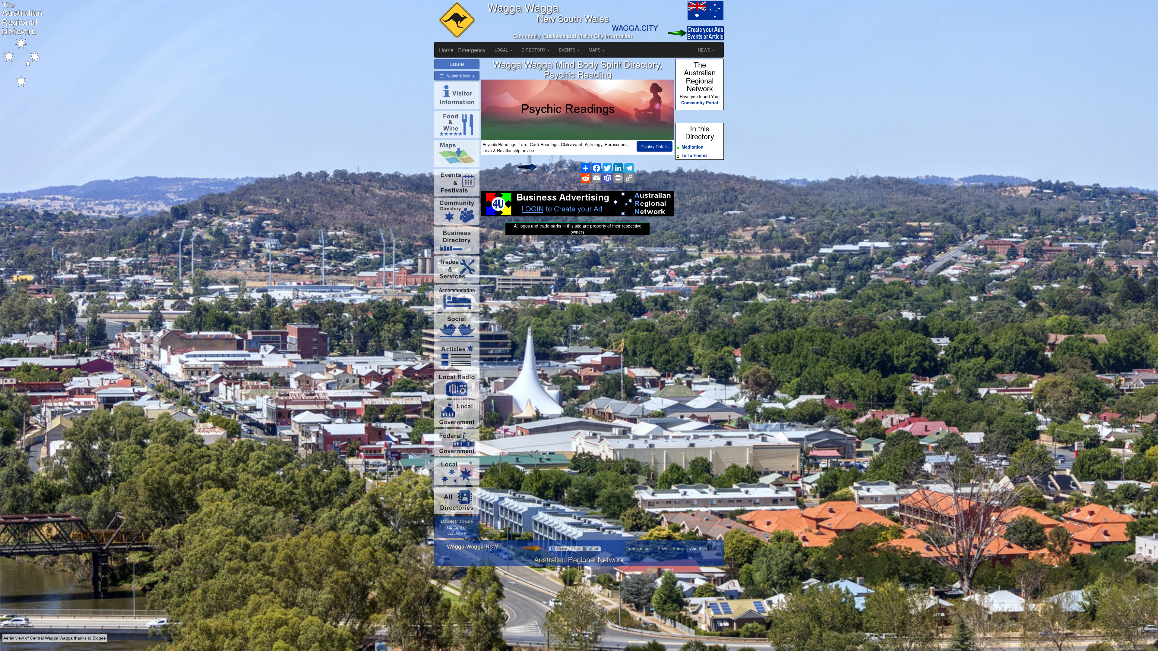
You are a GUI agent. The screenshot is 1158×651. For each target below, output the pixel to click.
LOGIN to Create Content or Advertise (457, 527)
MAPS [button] (595, 50)
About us (698, 548)
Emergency (472, 50)
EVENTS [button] (568, 50)
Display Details (655, 146)
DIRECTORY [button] (534, 50)
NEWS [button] (704, 50)
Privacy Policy (671, 548)
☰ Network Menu (457, 76)
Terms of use (639, 548)
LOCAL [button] (502, 50)
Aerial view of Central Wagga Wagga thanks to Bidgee (54, 638)
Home (446, 50)
